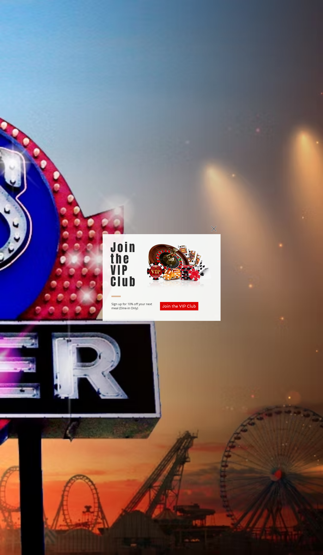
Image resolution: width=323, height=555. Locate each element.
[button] (214, 229)
